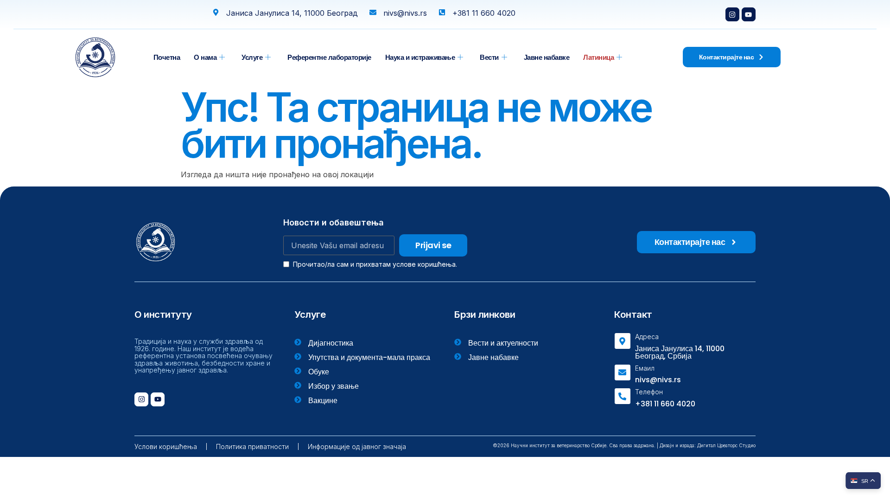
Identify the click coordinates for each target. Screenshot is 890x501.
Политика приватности (252, 446)
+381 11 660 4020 (665, 403)
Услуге (252, 57)
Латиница (598, 57)
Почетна (166, 57)
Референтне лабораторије (329, 57)
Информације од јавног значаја (357, 446)
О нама (205, 57)
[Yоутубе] (749, 14)
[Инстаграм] (732, 14)
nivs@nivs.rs (658, 379)
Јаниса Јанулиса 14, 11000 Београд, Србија (680, 352)
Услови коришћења (165, 446)
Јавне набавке (547, 57)
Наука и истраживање (420, 57)
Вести (489, 57)
